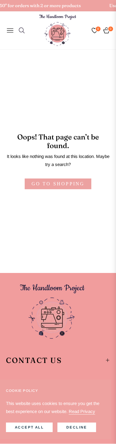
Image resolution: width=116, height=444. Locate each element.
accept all (29, 427)
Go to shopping (58, 183)
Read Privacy (82, 411)
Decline (76, 427)
